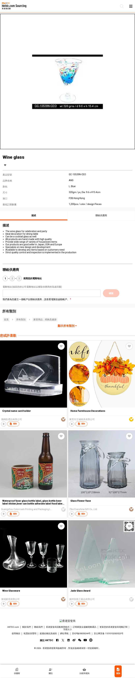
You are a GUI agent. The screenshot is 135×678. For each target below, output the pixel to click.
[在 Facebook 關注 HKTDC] (57, 640)
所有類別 (21, 319)
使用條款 (16, 633)
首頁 (6, 319)
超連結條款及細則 (48, 633)
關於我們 (26, 627)
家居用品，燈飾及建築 (44, 319)
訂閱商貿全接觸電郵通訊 (84, 627)
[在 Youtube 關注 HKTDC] (85, 640)
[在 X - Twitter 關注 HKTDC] (62, 640)
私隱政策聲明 (30, 633)
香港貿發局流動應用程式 (57, 627)
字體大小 (67, 629)
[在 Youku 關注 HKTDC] (90, 640)
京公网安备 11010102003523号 (108, 633)
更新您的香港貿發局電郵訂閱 (113, 627)
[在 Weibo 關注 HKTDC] (74, 640)
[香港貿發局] (67, 620)
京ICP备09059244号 (81, 633)
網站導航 (64, 633)
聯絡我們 (38, 627)
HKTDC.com (13, 627)
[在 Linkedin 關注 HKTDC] (68, 640)
